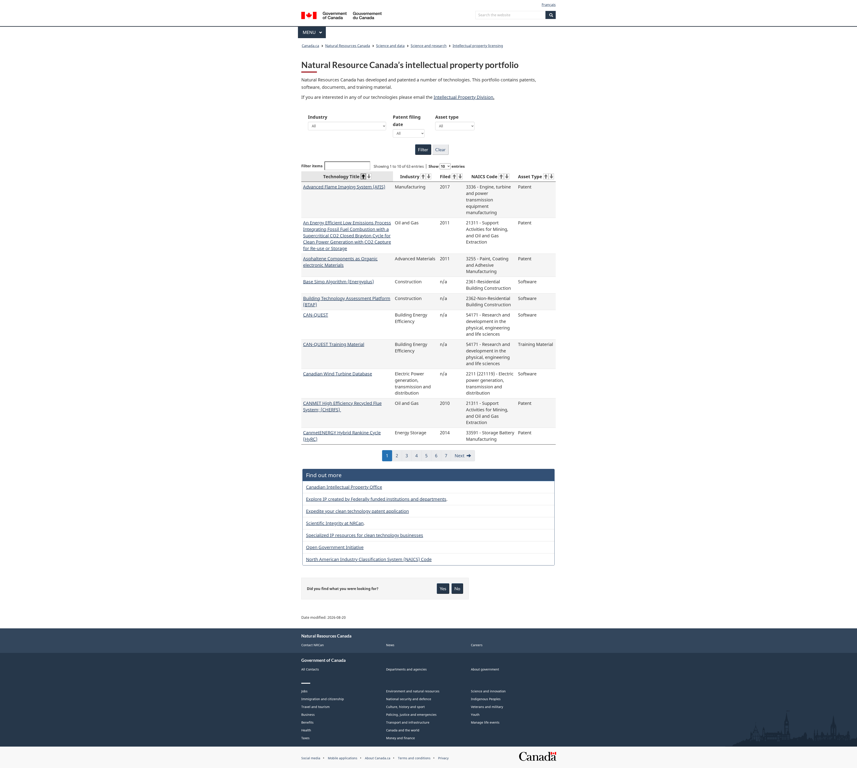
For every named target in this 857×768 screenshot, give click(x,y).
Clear (440, 149)
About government (485, 669)
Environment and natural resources (412, 691)
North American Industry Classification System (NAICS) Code (369, 559)
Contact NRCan (312, 645)
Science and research (429, 45)
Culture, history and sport (405, 707)
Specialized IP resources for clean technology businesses (364, 535)
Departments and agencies (406, 669)
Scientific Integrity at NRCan (335, 523)
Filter (423, 149)
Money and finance (400, 738)
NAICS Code (484, 177)
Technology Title (341, 177)
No (457, 588)
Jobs (304, 691)
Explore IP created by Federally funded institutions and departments (376, 499)
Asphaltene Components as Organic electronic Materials (340, 262)
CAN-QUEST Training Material (333, 344)
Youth (475, 714)
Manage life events (485, 722)
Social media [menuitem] (310, 758)
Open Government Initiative (335, 547)
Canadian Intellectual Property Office (344, 487)
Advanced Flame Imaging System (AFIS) (344, 187)
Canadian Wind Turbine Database (337, 374)
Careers (477, 645)
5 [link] (428, 457)
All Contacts (310, 669)
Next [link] (459, 456)
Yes (443, 588)
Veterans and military (487, 707)
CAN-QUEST (315, 315)
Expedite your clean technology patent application (357, 511)
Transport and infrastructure (407, 722)
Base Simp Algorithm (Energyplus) (338, 282)
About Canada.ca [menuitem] (377, 758)
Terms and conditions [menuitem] (414, 758)
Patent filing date (407, 120)
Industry (317, 117)
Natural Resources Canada (347, 45)
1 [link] (389, 457)
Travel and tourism (315, 707)
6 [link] (438, 457)
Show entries (446, 166)
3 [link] (409, 457)
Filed (445, 177)
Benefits (307, 722)
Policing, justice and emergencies (411, 714)
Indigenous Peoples (486, 699)
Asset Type (530, 177)
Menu (310, 32)
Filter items (311, 165)
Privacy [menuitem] (443, 758)
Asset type (447, 117)
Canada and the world (402, 730)
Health (306, 730)
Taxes (305, 738)
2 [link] (399, 457)
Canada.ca (310, 45)
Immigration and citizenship (322, 699)
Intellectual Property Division (463, 97)
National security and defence (408, 699)
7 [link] (448, 457)
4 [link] (418, 457)
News (390, 645)
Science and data (390, 45)
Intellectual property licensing (478, 45)
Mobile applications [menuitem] (342, 758)
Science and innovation (488, 691)
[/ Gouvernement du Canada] (341, 16)
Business (308, 714)
